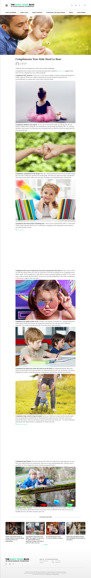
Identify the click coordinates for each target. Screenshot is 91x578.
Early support (37, 12)
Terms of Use (48, 574)
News (71, 12)
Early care (24, 12)
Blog (53, 560)
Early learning (11, 12)
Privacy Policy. (56, 574)
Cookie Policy (57, 562)
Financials (41, 562)
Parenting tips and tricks (55, 12)
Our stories (81, 12)
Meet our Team (42, 560)
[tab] (43, 544)
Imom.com (61, 71)
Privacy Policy (58, 560)
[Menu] (7, 5)
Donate (46, 560)
